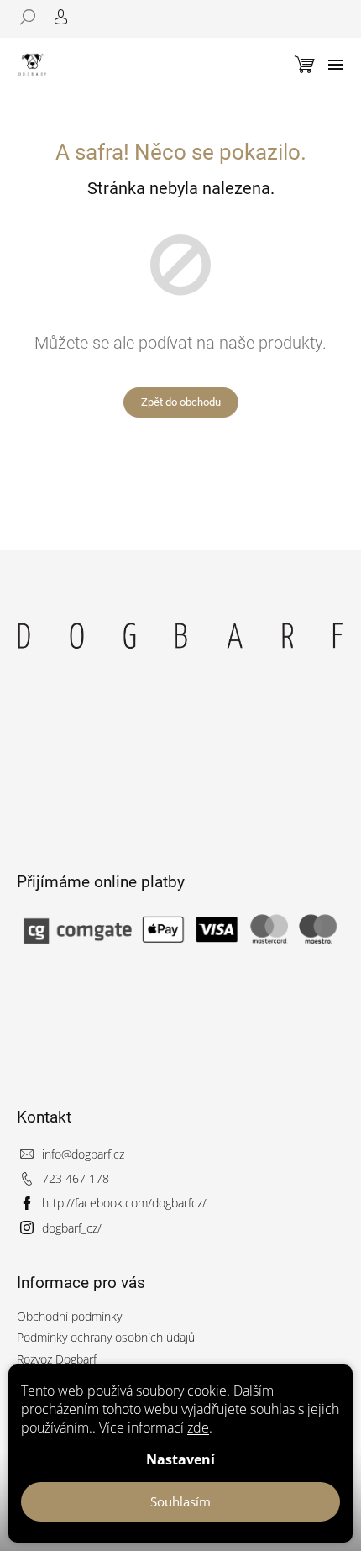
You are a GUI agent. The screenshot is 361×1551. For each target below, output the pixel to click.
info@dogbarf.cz (83, 1154)
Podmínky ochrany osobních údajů (106, 1337)
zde (198, 1427)
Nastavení (180, 1459)
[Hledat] (33, 17)
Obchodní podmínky (69, 1316)
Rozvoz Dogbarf (57, 1359)
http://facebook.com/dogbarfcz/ (124, 1203)
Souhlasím (180, 1501)
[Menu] (335, 64)
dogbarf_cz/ (72, 1228)
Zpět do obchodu (181, 402)
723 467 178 (75, 1178)
